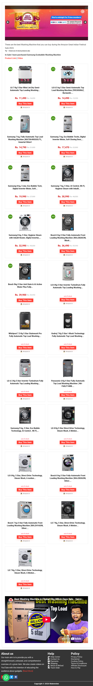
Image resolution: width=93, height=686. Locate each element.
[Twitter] (11, 677)
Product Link (10, 58)
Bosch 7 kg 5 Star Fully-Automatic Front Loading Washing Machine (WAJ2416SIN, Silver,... (25, 525)
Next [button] (85, 22)
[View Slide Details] (46, 23)
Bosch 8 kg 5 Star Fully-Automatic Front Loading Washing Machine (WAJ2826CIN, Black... (68, 238)
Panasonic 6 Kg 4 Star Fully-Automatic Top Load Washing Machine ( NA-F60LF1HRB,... (68, 383)
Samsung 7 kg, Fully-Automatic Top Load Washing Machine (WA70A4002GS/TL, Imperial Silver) (25, 139)
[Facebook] (16, 677)
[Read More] (28, 671)
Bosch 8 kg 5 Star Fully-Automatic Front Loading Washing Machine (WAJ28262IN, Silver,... (68, 478)
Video (20, 58)
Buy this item (25, 103)
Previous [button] (8, 22)
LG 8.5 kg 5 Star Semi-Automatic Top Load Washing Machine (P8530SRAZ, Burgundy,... (68, 90)
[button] (6, 677)
